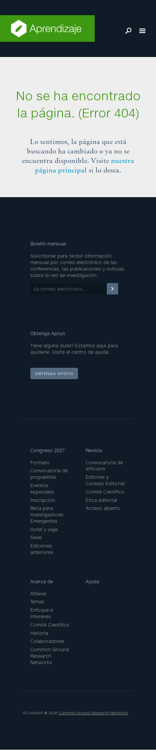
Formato (40, 462)
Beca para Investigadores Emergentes (47, 514)
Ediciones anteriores (41, 549)
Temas (37, 601)
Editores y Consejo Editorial (105, 480)
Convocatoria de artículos (104, 466)
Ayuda (92, 581)
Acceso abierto (103, 508)
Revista (94, 450)
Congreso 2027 (47, 450)
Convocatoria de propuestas (49, 474)
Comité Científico (105, 492)
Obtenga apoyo (54, 373)
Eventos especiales (42, 489)
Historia (39, 633)
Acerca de (41, 581)
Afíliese (38, 594)
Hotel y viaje (44, 529)
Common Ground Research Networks (49, 656)
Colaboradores (47, 641)
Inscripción (42, 500)
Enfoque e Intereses (41, 613)
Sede (36, 537)
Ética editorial (101, 500)
